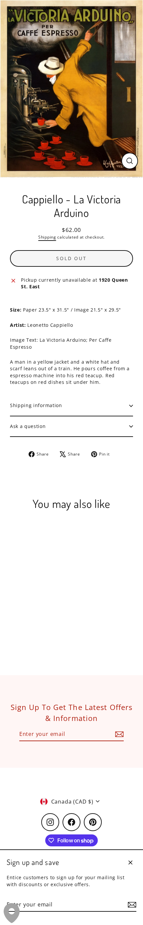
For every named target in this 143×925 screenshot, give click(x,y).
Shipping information (36, 405)
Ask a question (28, 426)
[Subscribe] (131, 905)
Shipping (47, 237)
